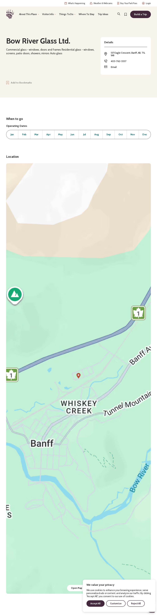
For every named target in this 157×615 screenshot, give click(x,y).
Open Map (76, 588)
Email (114, 67)
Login (148, 3)
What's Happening (76, 3)
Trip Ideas (103, 14)
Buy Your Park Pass (128, 3)
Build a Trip (140, 14)
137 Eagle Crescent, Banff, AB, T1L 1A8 (128, 54)
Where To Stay (86, 14)
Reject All (136, 603)
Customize (116, 603)
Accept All (95, 603)
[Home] (10, 14)
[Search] (119, 14)
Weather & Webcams (103, 3)
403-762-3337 (118, 61)
